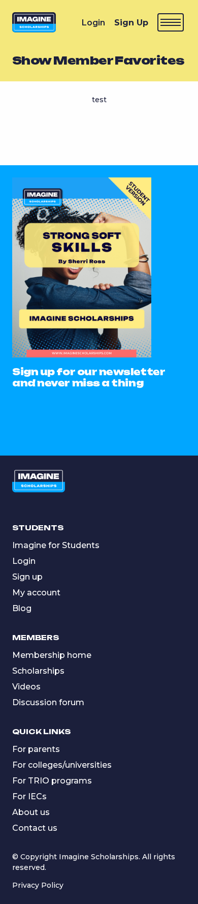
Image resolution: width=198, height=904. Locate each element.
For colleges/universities (62, 765)
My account (36, 592)
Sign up (27, 577)
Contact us (34, 828)
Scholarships (38, 671)
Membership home (51, 655)
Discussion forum (48, 702)
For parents (36, 749)
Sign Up (131, 22)
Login (93, 22)
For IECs (29, 796)
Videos (26, 686)
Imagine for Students (56, 545)
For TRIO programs (52, 781)
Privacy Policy (37, 885)
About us (31, 812)
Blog (21, 608)
